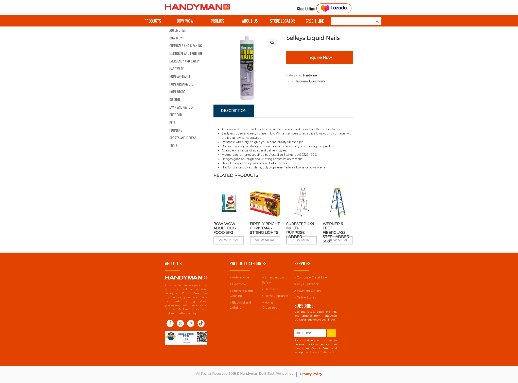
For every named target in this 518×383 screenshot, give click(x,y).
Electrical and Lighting (185, 53)
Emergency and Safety (184, 61)
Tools (173, 145)
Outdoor (175, 114)
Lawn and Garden (181, 107)
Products (152, 21)
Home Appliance (179, 76)
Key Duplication (307, 284)
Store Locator (282, 21)
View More (229, 240)
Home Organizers (181, 84)
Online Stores (306, 297)
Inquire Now (319, 57)
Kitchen (174, 99)
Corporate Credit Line (311, 277)
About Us (250, 21)
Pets (172, 122)
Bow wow (185, 21)
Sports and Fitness (182, 137)
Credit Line (315, 21)
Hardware (176, 68)
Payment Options (309, 291)
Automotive (177, 30)
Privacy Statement (322, 352)
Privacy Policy (311, 374)
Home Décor (177, 91)
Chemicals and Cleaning (185, 45)
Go (331, 333)
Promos (217, 21)
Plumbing (175, 130)
